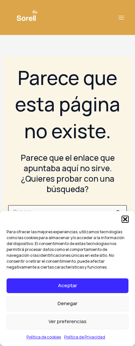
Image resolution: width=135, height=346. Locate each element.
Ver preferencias (67, 321)
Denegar (67, 303)
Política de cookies (44, 337)
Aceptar (67, 285)
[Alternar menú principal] (121, 17)
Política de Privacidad (84, 337)
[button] (125, 219)
